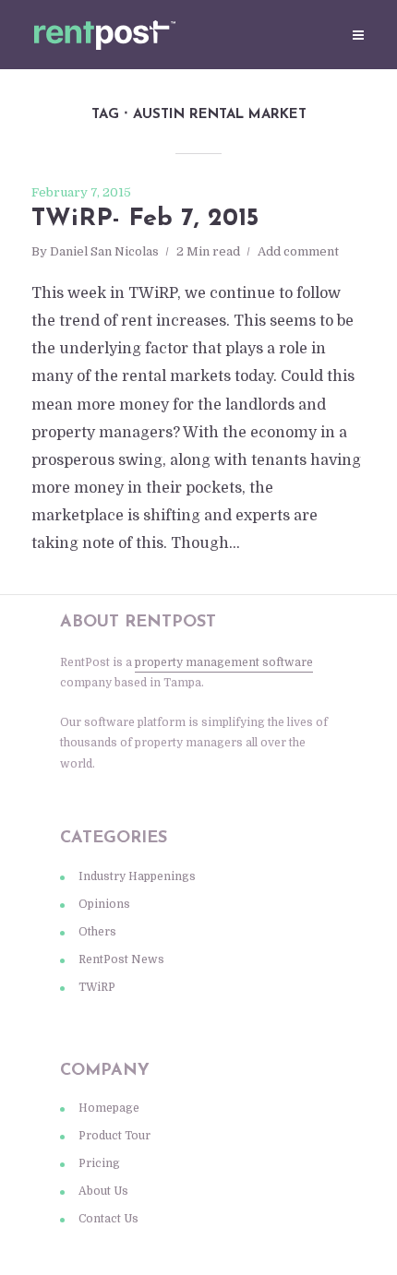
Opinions (104, 904)
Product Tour (114, 1135)
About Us (103, 1191)
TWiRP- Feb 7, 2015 (145, 219)
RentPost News (121, 959)
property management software (224, 662)
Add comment (298, 251)
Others (97, 931)
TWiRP (96, 987)
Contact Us (108, 1218)
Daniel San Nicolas (104, 251)
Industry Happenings (137, 876)
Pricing (99, 1163)
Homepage (108, 1108)
